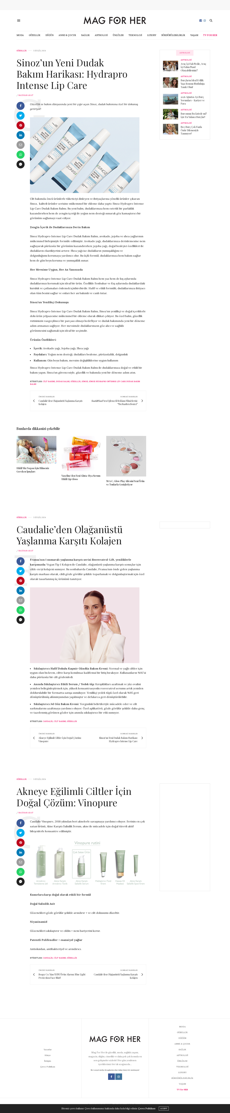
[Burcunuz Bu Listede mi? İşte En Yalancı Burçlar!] (172, 114)
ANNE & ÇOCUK (67, 35)
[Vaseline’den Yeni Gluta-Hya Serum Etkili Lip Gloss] (81, 453)
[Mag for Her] (115, 20)
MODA (20, 35)
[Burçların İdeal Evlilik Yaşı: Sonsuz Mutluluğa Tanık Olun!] (172, 82)
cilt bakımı (49, 381)
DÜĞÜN (49, 35)
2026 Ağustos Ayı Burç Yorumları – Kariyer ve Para (193, 100)
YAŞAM (194, 35)
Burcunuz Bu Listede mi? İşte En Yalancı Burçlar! (194, 115)
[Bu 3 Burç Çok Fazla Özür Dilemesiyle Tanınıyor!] (172, 129)
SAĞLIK (85, 35)
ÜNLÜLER (118, 35)
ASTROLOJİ (101, 35)
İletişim (47, 1061)
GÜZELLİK (34, 35)
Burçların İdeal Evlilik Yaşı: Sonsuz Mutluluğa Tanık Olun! (193, 84)
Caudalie (48, 721)
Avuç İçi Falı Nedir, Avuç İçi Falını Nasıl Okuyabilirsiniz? (193, 67)
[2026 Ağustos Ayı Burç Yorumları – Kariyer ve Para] (172, 99)
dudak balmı (63, 381)
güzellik (76, 381)
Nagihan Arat (25, 95)
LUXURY (151, 35)
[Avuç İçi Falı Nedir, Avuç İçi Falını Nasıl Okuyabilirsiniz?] (172, 66)
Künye (48, 1055)
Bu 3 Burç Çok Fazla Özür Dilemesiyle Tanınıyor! (191, 130)
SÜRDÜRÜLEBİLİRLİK (173, 35)
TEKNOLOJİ (135, 35)
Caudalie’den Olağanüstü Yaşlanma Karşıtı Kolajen (70, 535)
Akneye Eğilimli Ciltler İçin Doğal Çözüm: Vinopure (74, 796)
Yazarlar (48, 1049)
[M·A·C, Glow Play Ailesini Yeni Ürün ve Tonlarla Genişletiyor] (126, 456)
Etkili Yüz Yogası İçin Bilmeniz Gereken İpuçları (33, 470)
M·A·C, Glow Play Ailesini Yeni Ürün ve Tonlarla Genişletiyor (125, 483)
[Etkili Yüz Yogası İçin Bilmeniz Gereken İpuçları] (36, 450)
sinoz (85, 381)
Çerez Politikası (47, 1066)
